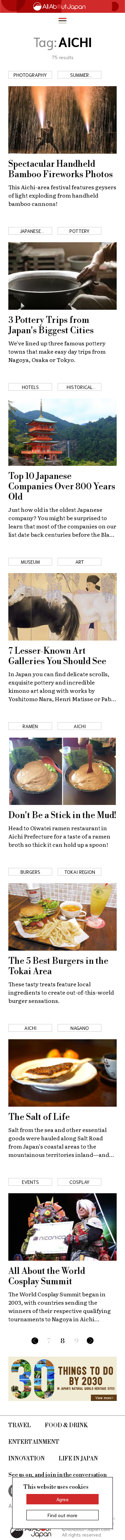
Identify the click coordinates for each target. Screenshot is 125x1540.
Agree (62, 1499)
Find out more (62, 1515)
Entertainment (33, 1442)
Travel (19, 1425)
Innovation (26, 1458)
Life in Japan (78, 1458)
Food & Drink (66, 1425)
